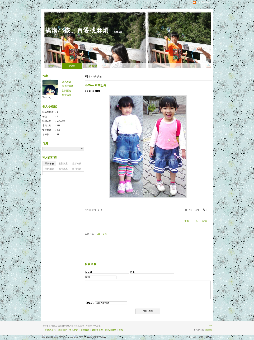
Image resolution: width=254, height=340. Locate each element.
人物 (98, 234)
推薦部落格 (67, 86)
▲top (209, 325)
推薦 (186, 221)
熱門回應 (63, 168)
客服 (121, 330)
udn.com (208, 330)
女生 (105, 234)
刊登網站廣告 (49, 330)
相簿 (72, 66)
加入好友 (66, 81)
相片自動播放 (95, 76)
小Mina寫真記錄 (95, 85)
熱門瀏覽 (49, 168)
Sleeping (46, 97)
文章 (51, 66)
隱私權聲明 (110, 330)
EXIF (204, 221)
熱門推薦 (76, 168)
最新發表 (49, 163)
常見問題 (73, 330)
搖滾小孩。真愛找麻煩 (77, 30)
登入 (188, 337)
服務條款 (85, 330)
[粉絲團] (43, 336)
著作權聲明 (97, 330)
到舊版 (117, 31)
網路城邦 (203, 337)
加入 (194, 337)
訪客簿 (93, 66)
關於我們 (62, 330)
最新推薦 (76, 163)
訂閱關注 (66, 90)
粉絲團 (49, 337)
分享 (195, 221)
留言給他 (66, 95)
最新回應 (63, 163)
